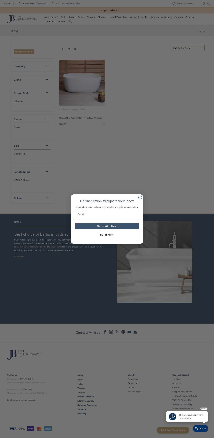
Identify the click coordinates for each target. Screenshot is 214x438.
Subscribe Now (107, 226)
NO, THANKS (107, 235)
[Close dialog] (140, 197)
